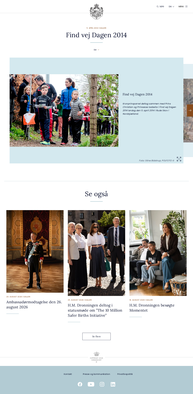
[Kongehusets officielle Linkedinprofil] (113, 385)
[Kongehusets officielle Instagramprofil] (102, 385)
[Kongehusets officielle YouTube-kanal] (91, 385)
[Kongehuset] (96, 11)
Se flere (96, 336)
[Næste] (190, 110)
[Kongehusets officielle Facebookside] (80, 385)
